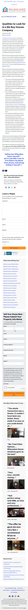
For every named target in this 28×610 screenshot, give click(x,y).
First (4, 331)
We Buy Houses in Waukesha (10, 271)
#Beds (5, 356)
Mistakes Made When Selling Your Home (13, 579)
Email (4, 224)
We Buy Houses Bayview (9, 307)
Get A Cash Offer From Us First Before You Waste (14, 159)
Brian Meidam (7, 35)
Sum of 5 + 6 (5, 242)
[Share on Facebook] (3, 170)
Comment (5, 201)
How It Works (6, 590)
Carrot (24, 608)
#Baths (6, 361)
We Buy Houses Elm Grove (10, 297)
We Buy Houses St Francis (9, 274)
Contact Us (14, 4)
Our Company (20, 1)
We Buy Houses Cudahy (9, 300)
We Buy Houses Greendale (10, 288)
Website (4, 230)
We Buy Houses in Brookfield (10, 305)
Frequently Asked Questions (18, 590)
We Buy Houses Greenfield (10, 286)
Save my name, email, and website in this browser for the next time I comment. (13, 238)
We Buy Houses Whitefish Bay (10, 264)
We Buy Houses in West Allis (10, 266)
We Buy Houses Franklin (9, 293)
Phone (6, 339)
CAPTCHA (6, 384)
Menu (24, 17)
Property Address (8, 344)
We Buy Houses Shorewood (10, 276)
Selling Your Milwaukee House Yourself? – (14, 155)
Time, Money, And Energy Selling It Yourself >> (14, 163)
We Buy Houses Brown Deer (10, 302)
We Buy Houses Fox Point (9, 295)
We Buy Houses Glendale (9, 290)
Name (4, 219)
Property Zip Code (9, 350)
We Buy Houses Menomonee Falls (11, 283)
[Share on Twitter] (6, 170)
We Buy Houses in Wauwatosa (10, 269)
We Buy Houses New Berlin (10, 281)
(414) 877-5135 (11, 17)
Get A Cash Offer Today (10, 1)
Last (15, 331)
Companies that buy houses (9, 38)
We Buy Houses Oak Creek (9, 278)
